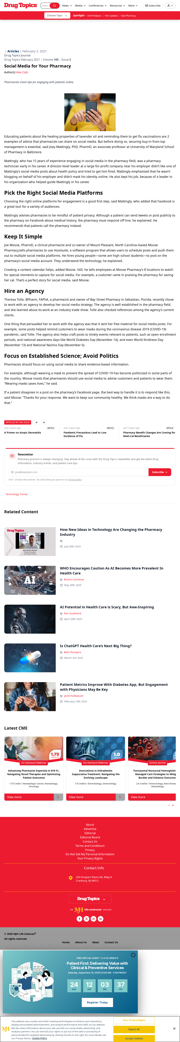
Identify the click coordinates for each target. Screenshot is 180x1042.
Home (66, 942)
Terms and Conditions (90, 846)
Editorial (90, 833)
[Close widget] (133, 955)
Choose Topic (55, 15)
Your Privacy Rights (90, 858)
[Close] (174, 1029)
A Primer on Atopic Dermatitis (22, 432)
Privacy (90, 850)
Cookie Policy (39, 1038)
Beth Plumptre (72, 652)
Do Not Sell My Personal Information (90, 854)
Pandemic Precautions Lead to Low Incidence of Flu (85, 434)
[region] (90, 1029)
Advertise (90, 829)
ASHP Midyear (94, 15)
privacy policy (75, 479)
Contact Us (90, 841)
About (90, 825)
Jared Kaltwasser (74, 695)
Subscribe (158, 472)
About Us (81, 942)
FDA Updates (111, 15)
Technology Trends (17, 494)
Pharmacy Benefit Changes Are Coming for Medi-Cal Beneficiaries (149, 434)
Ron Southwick (72, 613)
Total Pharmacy (128, 15)
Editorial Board (90, 837)
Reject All (134, 1029)
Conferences (96, 5)
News (95, 942)
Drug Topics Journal (17, 55)
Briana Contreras (74, 579)
